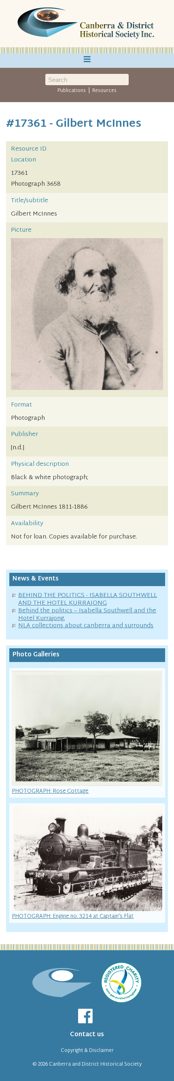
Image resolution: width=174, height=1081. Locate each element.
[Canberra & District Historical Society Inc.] (87, 23)
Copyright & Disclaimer (87, 1050)
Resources (104, 90)
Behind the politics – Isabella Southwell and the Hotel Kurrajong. (87, 614)
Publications (71, 90)
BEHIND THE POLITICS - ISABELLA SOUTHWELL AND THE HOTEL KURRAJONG (87, 599)
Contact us (87, 1034)
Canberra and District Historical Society (95, 1064)
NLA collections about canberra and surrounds (85, 625)
